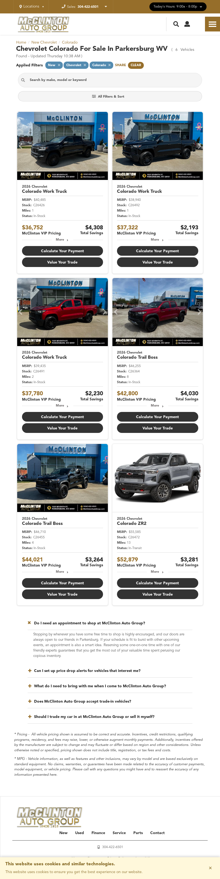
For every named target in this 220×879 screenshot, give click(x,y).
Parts (138, 833)
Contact (157, 833)
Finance (98, 833)
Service (119, 833)
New (63, 833)
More (60, 239)
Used (79, 833)
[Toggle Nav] (212, 24)
